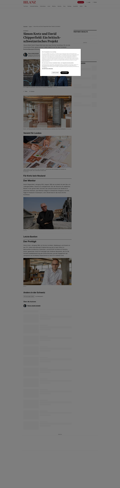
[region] (60, 62)
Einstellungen (55, 72)
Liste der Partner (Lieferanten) (47, 68)
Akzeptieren (64, 72)
